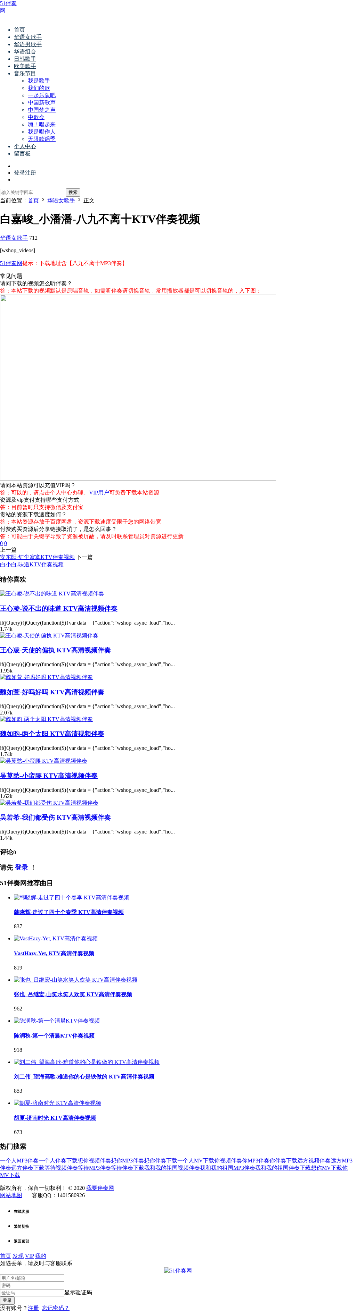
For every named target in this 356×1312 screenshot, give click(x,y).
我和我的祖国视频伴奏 (172, 1168)
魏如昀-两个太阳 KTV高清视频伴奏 (52, 733)
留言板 (22, 153)
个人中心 (25, 146)
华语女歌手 (28, 37)
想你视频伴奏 (94, 1160)
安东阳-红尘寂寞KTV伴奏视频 (37, 557)
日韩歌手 (25, 59)
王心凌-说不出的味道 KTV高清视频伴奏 (59, 608)
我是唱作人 (42, 132)
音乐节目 (25, 73)
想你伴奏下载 (160, 1160)
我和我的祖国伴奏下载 (283, 1168)
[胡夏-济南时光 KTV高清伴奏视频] (57, 1103)
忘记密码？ (56, 1308)
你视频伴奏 (228, 1160)
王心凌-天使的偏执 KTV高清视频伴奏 (55, 650)
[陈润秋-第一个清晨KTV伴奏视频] (57, 1021)
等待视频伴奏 (61, 1168)
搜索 (73, 192)
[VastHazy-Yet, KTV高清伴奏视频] (56, 938)
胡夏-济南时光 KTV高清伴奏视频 (55, 1118)
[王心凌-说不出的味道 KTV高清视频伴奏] (52, 593)
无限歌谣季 (42, 139)
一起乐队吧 (42, 95)
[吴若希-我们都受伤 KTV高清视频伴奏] (49, 803)
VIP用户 (99, 493)
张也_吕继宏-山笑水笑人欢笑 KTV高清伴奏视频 (73, 994)
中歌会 (36, 117)
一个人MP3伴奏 (19, 1160)
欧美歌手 (25, 66)
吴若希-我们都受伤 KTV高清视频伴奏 (55, 817)
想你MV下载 (326, 1168)
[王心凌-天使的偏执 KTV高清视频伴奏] (49, 635)
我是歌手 (39, 81)
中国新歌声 (42, 102)
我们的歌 (39, 88)
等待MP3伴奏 (94, 1168)
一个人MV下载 (195, 1160)
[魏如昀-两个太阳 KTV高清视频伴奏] (46, 719)
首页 (19, 30)
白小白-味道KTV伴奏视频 (32, 564)
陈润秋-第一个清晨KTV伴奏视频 (54, 1036)
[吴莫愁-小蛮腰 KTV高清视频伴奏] (43, 761)
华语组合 (25, 51)
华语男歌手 (28, 44)
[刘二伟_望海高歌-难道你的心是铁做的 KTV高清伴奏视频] (87, 1062)
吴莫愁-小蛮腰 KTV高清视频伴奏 (49, 775)
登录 (21, 867)
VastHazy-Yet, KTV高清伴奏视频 (54, 953)
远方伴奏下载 (27, 1168)
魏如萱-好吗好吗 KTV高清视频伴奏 (52, 692)
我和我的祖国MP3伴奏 (227, 1168)
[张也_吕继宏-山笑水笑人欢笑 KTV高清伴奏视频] (75, 980)
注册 (33, 1308)
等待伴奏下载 (127, 1168)
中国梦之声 (42, 110)
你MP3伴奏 (255, 1160)
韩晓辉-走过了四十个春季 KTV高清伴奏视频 (69, 912)
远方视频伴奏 (314, 1160)
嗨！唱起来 (42, 124)
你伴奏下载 (283, 1160)
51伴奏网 (11, 263)
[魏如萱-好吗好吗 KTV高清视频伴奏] (46, 677)
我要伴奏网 (100, 1188)
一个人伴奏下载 (58, 1160)
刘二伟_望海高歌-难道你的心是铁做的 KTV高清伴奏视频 (84, 1077)
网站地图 (11, 1195)
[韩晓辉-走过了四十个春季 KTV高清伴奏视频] (71, 897)
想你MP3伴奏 (127, 1160)
